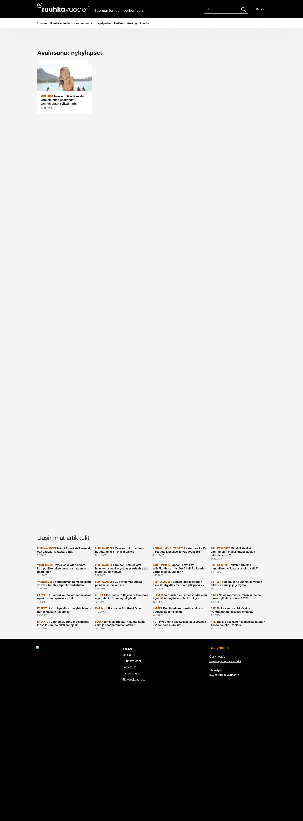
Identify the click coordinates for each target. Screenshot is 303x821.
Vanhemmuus (83, 23)
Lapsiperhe (103, 23)
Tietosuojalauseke (134, 679)
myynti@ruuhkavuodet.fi (224, 675)
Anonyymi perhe (138, 23)
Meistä (260, 9)
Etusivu (42, 23)
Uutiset (119, 23)
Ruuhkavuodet (60, 23)
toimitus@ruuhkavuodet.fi (225, 661)
